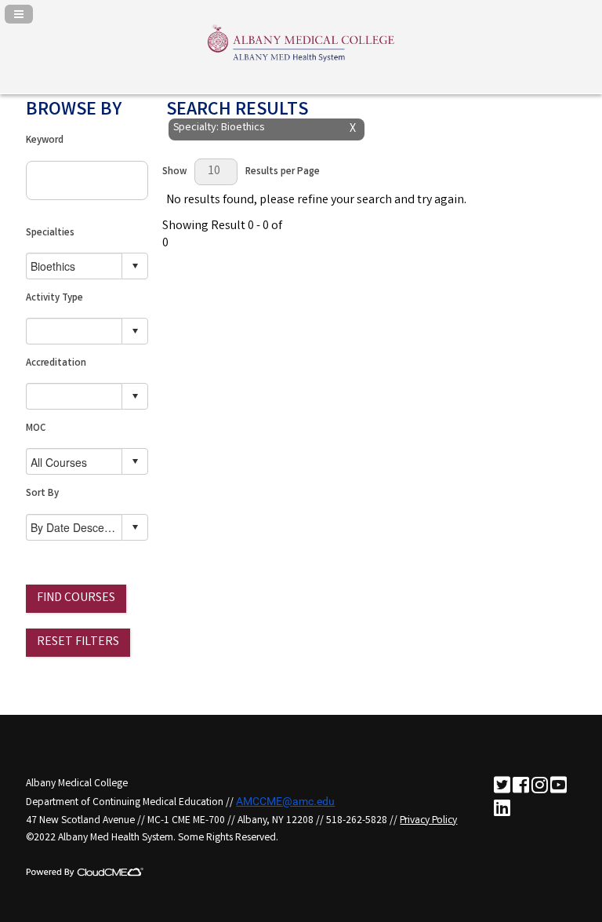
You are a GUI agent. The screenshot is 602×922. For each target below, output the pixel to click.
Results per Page (282, 172)
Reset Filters (78, 642)
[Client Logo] (301, 61)
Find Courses (76, 598)
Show (174, 172)
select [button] (134, 266)
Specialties (50, 233)
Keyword (44, 140)
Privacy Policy (428, 821)
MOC (35, 428)
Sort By (42, 494)
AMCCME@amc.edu (285, 801)
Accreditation (56, 363)
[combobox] (74, 266)
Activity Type (54, 298)
